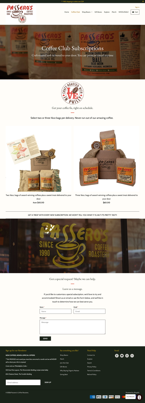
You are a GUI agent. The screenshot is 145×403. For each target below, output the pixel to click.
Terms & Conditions (93, 371)
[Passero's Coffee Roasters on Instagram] (127, 356)
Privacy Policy (91, 367)
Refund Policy (91, 374)
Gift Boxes (98, 12)
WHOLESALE (123, 12)
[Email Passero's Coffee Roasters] (132, 356)
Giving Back (64, 374)
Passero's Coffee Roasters (19, 393)
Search (89, 363)
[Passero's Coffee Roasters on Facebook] (117, 356)
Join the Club (64, 363)
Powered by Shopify (132, 393)
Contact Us (91, 355)
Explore (107, 12)
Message (43, 318)
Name (42, 307)
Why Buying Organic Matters (69, 371)
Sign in (137, 7)
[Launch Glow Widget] (139, 397)
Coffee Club (75, 12)
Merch (114, 12)
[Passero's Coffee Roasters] (21, 14)
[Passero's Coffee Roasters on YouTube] (122, 356)
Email (76, 307)
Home (66, 12)
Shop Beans (86, 12)
